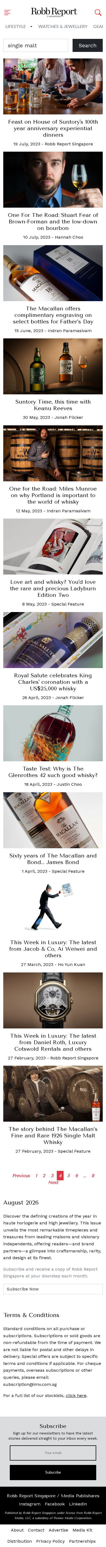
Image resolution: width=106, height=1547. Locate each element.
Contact (36, 1530)
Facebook (55, 1504)
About (17, 1530)
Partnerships (82, 1541)
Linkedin (78, 1504)
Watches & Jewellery (63, 26)
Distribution (19, 1541)
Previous (21, 1175)
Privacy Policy (50, 1541)
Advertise (58, 1530)
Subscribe (53, 1472)
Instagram (29, 1504)
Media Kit (82, 1530)
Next (53, 1182)
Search (87, 45)
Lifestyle (15, 26)
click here (76, 1395)
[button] (9, 12)
